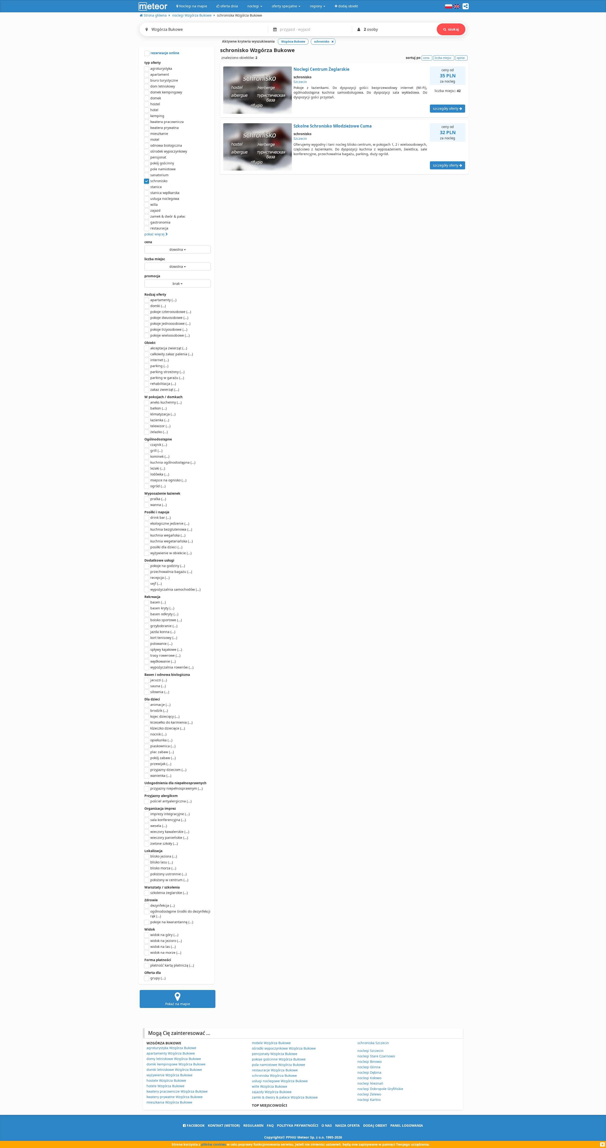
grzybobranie (163, 626)
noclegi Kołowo (369, 1078)
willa (154, 204)
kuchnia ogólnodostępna (172, 462)
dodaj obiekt (375, 1125)
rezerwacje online (164, 53)
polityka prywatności (297, 1125)
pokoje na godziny (167, 565)
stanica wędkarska (164, 192)
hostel (155, 104)
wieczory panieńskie (169, 837)
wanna (158, 504)
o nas (326, 1125)
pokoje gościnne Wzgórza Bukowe (279, 1059)
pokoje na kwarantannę (171, 922)
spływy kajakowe (166, 649)
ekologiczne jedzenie (169, 523)
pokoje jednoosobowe (170, 323)
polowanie (161, 643)
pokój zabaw (163, 758)
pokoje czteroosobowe (170, 311)
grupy (157, 978)
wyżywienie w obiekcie (171, 553)
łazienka (159, 420)
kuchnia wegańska (167, 535)
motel (154, 139)
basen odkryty (164, 614)
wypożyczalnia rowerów (171, 667)
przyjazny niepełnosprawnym (176, 788)
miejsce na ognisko (168, 480)
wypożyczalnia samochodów (175, 589)
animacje (160, 704)
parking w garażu (167, 377)
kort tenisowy (163, 637)
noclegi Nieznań (370, 1083)
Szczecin (300, 81)
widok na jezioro (166, 940)
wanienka (160, 775)
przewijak (160, 763)
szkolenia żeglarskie (169, 892)
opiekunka (161, 740)
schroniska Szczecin (373, 1043)
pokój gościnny (162, 163)
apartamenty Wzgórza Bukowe (171, 1053)
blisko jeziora (163, 856)
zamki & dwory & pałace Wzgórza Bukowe (285, 1097)
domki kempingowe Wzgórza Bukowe (176, 1064)
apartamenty (163, 300)
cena (148, 242)
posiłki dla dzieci (166, 547)
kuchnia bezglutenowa (171, 529)
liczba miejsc (154, 259)
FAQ (270, 1125)
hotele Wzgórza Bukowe (165, 1086)
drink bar (160, 517)
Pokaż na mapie (177, 1004)
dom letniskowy (162, 86)
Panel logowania (406, 1125)
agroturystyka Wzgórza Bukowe (171, 1048)
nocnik (158, 734)
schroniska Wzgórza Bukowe (274, 1075)
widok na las (163, 946)
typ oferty (152, 62)
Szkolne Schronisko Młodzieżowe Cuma (333, 126)
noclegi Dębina (369, 1072)
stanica (156, 187)
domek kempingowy (166, 92)
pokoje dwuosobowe (169, 317)
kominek (159, 456)
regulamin (253, 1125)
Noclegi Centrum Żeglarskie (321, 69)
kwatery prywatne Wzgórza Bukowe (175, 1097)
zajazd (155, 210)
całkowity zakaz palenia (171, 354)
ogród (157, 486)
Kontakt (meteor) (224, 1125)
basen (158, 602)
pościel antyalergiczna (171, 801)
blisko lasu (161, 862)
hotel (154, 110)
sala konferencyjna (168, 820)
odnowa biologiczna (166, 145)
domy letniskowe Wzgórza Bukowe (174, 1058)
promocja (152, 276)
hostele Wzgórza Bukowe (166, 1080)
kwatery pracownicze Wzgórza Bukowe (177, 1091)
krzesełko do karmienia (171, 722)
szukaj (453, 29)
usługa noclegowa (164, 198)
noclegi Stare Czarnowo (376, 1056)
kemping (157, 116)
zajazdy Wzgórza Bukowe (272, 1092)
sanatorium (159, 175)
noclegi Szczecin (370, 1050)
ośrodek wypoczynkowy (168, 151)
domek (155, 98)
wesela (158, 825)
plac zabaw (162, 752)
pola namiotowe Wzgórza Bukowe (278, 1064)
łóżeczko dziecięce (167, 728)
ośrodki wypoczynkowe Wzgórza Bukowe (284, 1048)
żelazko (159, 432)
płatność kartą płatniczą (172, 965)
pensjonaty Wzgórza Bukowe (274, 1053)
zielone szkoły (164, 843)
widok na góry (164, 934)
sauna (158, 686)
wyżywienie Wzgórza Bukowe (169, 1075)
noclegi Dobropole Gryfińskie (380, 1088)
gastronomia (160, 222)
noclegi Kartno (369, 1099)
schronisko (158, 181)
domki (158, 305)
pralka (158, 499)
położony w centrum (169, 880)
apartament (159, 74)
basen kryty (162, 608)
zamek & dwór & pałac (168, 216)
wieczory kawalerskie (169, 831)
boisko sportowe (166, 620)
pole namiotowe (163, 169)
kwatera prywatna (164, 127)
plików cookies (213, 1144)
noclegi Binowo (369, 1061)
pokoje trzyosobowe (168, 329)
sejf (156, 583)
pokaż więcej (154, 234)
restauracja (159, 228)
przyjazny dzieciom (168, 769)
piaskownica (162, 746)
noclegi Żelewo (369, 1094)
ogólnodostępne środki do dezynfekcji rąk (180, 913)
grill (156, 450)
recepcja (159, 577)
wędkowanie (163, 661)
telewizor (160, 426)
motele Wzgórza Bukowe (271, 1043)
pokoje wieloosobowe (170, 335)
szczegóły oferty (446, 108)
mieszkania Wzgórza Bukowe (169, 1102)
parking (159, 366)
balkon (158, 408)
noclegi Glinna (368, 1067)
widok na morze (165, 952)
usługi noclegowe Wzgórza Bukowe (280, 1081)
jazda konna (162, 631)
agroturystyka (161, 68)
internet (159, 360)
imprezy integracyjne (170, 814)
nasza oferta (347, 1125)
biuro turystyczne (164, 80)
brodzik (159, 710)
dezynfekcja (162, 905)
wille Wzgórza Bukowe (269, 1086)
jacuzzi (158, 680)
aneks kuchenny (166, 402)
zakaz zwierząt (164, 389)
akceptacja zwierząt (168, 348)
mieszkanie (159, 133)
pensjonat (158, 157)
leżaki (157, 468)
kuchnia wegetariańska (171, 541)
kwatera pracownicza (167, 121)
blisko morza (163, 868)
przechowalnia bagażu (171, 571)
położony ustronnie (168, 874)
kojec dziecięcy (164, 716)
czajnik (158, 444)
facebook (195, 1125)
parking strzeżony (167, 371)
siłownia (159, 692)
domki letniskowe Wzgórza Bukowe (174, 1069)
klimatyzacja (162, 414)
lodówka (159, 474)
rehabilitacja (163, 383)
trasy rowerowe (165, 655)
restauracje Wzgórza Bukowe (275, 1070)
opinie (461, 58)
